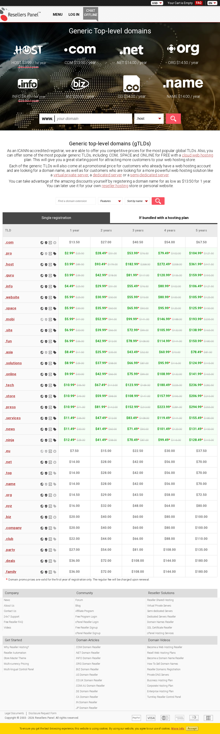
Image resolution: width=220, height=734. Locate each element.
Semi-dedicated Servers (160, 611)
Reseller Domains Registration (163, 669)
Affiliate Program (84, 611)
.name (10, 484)
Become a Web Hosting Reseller (164, 647)
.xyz (8, 506)
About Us (9, 605)
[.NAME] (183, 83)
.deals (10, 561)
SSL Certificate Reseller (159, 627)
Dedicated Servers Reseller (161, 616)
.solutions (13, 363)
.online (10, 374)
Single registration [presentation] (56, 218)
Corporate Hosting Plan (160, 685)
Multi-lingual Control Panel (19, 669)
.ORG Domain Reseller (87, 663)
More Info (177, 728)
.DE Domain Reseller (86, 691)
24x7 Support (11, 616)
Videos (7, 627)
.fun (8, 341)
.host (9, 264)
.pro (8, 253)
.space (10, 308)
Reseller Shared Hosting (160, 600)
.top (8, 473)
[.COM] (80, 49)
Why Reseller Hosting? (16, 647)
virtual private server (70, 175)
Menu (58, 14)
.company (13, 528)
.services (13, 418)
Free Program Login (86, 616)
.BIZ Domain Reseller (87, 669)
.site (8, 330)
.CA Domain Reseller (86, 696)
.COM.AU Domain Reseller (90, 685)
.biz (8, 517)
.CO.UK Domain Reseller (88, 680)
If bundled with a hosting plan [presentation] (164, 218)
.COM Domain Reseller (88, 647)
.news (10, 429)
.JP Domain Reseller (86, 707)
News (7, 600)
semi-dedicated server (149, 175)
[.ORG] (183, 49)
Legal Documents (14, 713)
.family (10, 572)
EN (210, 3)
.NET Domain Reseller (87, 652)
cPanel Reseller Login (87, 622)
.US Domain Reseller (86, 674)
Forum (79, 600)
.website (12, 297)
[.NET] (131, 49)
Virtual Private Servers (159, 605)
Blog (78, 605)
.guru (9, 275)
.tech (9, 385)
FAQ (199, 3)
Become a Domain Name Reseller (165, 658)
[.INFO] (28, 83)
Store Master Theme (15, 658)
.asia (9, 352)
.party (10, 550)
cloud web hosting (197, 155)
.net (8, 462)
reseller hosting (115, 185)
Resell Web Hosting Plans (161, 652)
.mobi (9, 319)
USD (155, 3)
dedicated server (107, 175)
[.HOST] (28, 49)
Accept (192, 728)
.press (10, 407)
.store (10, 396)
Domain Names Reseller (160, 622)
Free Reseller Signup (86, 627)
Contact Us (10, 611)
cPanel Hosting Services (160, 633)
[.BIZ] (80, 83)
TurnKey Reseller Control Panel (164, 696)
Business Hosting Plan (160, 680)
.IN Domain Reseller (86, 702)
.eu (7, 451)
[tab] (56, 217)
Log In (74, 14)
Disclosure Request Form (43, 713)
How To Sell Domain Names (162, 663)
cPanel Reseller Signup (88, 633)
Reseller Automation (15, 652)
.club (9, 539)
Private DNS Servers (158, 674)
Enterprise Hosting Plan (160, 691)
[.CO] (131, 83)
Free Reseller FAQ (13, 622)
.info (9, 286)
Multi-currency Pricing (16, 663)
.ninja (9, 440)
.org (8, 495)
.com (9, 242)
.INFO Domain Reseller (88, 658)
